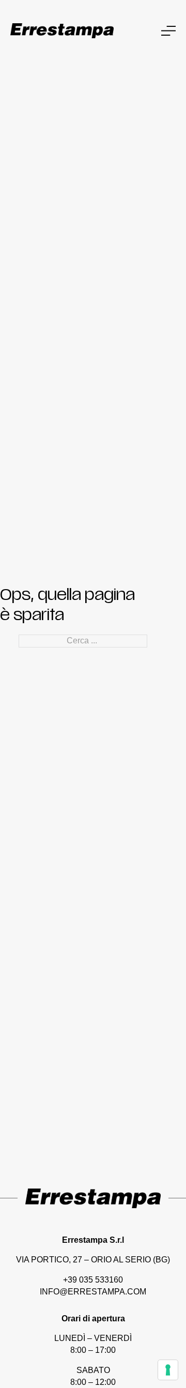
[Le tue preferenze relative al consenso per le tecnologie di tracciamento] (168, 1370)
